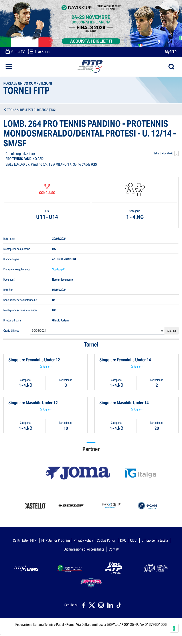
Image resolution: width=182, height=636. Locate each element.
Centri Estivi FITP (24, 540)
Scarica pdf (58, 269)
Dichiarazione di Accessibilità (84, 549)
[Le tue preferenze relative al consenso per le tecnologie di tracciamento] (174, 628)
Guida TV (18, 51)
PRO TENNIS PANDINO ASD (25, 159)
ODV (133, 540)
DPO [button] (123, 540)
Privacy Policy (83, 540)
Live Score (42, 51)
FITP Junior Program (55, 540)
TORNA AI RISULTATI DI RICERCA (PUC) (31, 110)
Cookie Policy (106, 540)
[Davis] (91, 23)
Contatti (114, 549)
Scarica (171, 331)
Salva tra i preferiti (163, 153)
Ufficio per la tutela (154, 540)
